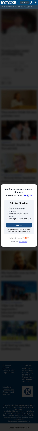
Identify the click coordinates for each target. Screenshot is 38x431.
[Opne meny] (35, 2)
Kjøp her (19, 225)
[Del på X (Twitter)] (18, 69)
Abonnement (8, 392)
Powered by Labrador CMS (19, 428)
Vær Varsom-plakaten (27, 405)
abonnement (23, 242)
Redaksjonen (8, 390)
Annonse (7, 394)
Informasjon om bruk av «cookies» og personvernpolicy (19, 418)
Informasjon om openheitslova (19, 421)
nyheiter (6, 78)
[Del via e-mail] (22, 69)
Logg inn (31, 2)
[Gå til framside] (9, 2)
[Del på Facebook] (15, 69)
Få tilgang (24, 2)
